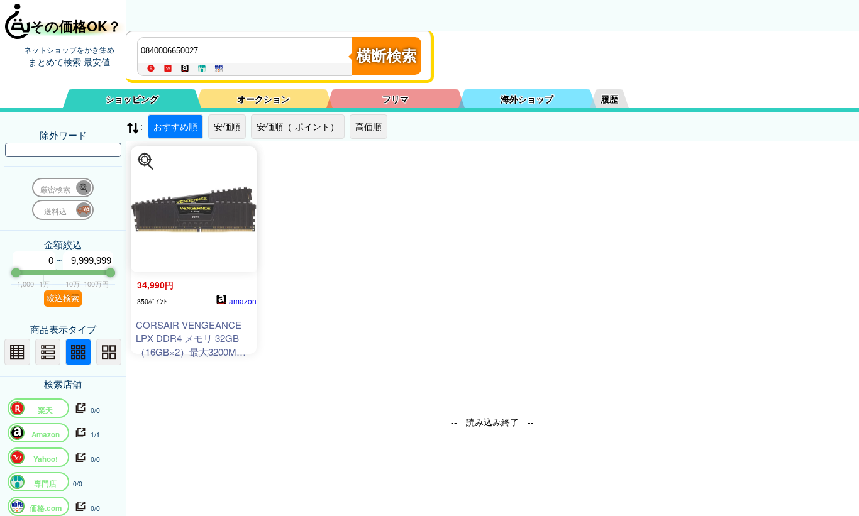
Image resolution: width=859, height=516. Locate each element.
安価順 (227, 126)
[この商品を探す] (146, 161)
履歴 (609, 98)
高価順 (368, 126)
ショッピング (132, 98)
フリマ (395, 98)
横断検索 (387, 55)
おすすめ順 (175, 126)
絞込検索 (63, 298)
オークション (263, 98)
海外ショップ (527, 98)
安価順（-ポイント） (298, 126)
